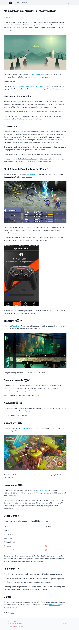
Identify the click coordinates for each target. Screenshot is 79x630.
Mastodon (19, 623)
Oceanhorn (25, 428)
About (17, 2)
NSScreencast (54, 605)
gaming (12, 613)
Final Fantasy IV (31, 174)
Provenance (43, 490)
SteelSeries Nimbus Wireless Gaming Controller (33, 86)
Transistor (16, 326)
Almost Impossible (37, 74)
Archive (24, 2)
